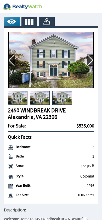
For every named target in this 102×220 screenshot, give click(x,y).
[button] (90, 60)
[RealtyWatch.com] (22, 6)
